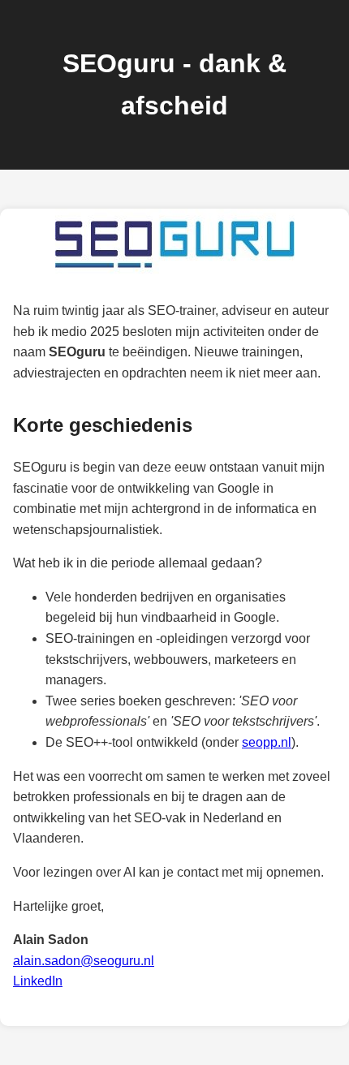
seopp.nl (266, 742)
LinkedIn (37, 981)
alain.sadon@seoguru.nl (83, 961)
